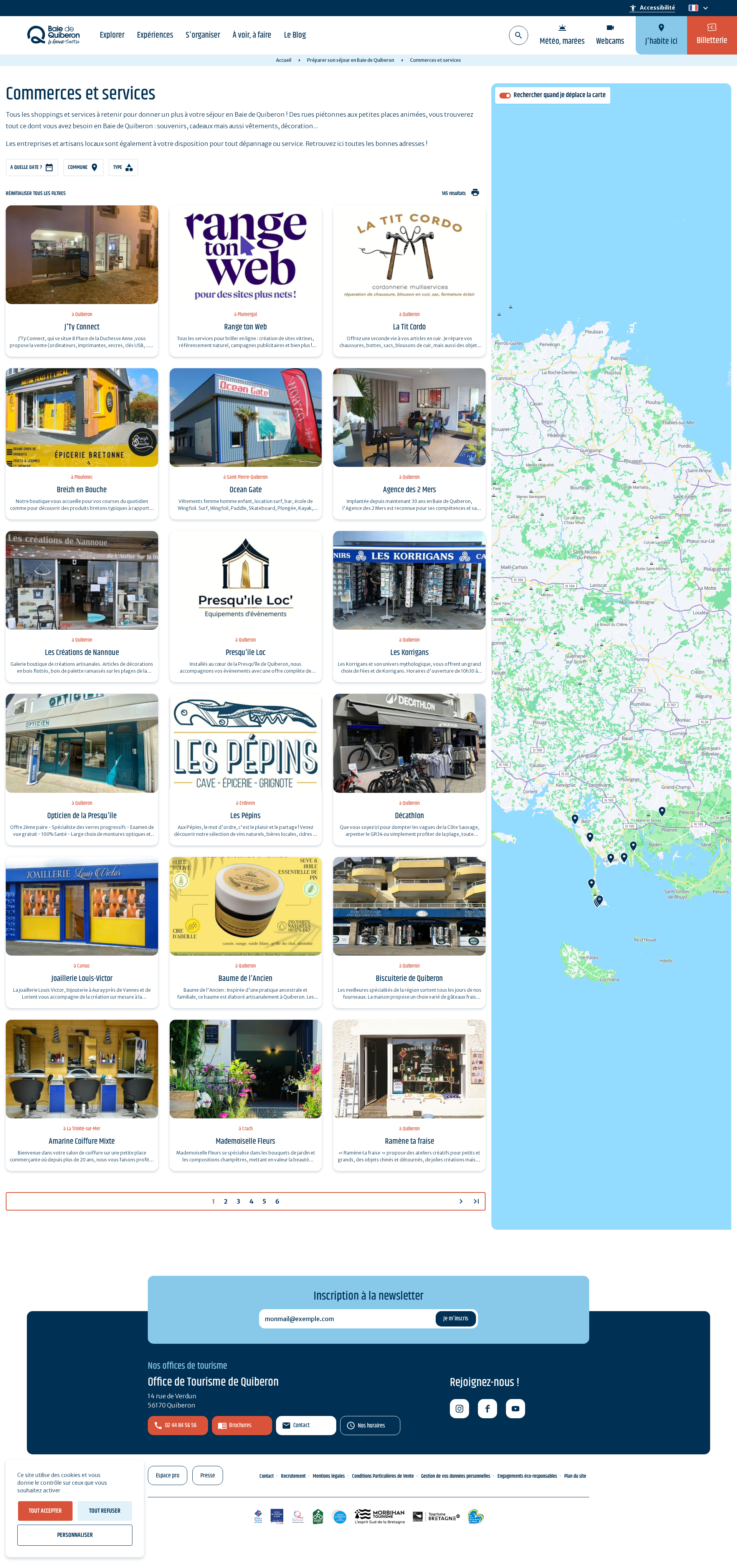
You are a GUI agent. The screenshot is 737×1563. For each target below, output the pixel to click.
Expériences (155, 35)
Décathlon (409, 816)
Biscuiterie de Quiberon (409, 979)
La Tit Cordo (409, 327)
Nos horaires (371, 1426)
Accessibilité (652, 8)
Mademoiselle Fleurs (245, 1141)
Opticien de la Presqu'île (82, 816)
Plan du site (575, 1476)
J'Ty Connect (81, 327)
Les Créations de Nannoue (82, 653)
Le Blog (295, 35)
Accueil (283, 60)
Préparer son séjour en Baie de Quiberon (350, 60)
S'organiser (203, 35)
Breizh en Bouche (82, 490)
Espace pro (167, 1475)
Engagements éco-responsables (527, 1476)
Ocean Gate (246, 490)
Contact (301, 1425)
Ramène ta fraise (409, 1141)
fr (691, 8)
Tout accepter (45, 1511)
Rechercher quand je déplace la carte (560, 95)
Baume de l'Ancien (245, 979)
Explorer (112, 35)
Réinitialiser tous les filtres (36, 194)
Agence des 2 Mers (409, 490)
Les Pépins (245, 816)
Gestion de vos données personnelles (455, 1476)
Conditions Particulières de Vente (383, 1476)
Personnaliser (75, 1535)
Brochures (240, 1425)
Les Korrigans (409, 653)
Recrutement (293, 1476)
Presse (207, 1475)
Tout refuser (105, 1511)
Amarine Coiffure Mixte (82, 1141)
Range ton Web (245, 327)
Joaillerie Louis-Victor (81, 979)
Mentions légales (329, 1476)
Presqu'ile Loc (246, 653)
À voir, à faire (252, 35)
